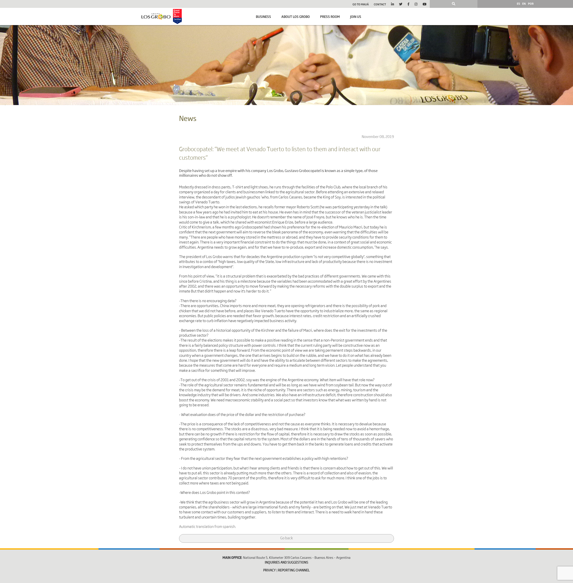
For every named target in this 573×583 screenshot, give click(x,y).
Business (263, 16)
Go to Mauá (361, 4)
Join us (355, 16)
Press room (330, 16)
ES (518, 4)
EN (524, 4)
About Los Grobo (295, 16)
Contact (380, 4)
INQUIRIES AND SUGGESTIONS (286, 562)
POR (531, 4)
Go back (286, 538)
